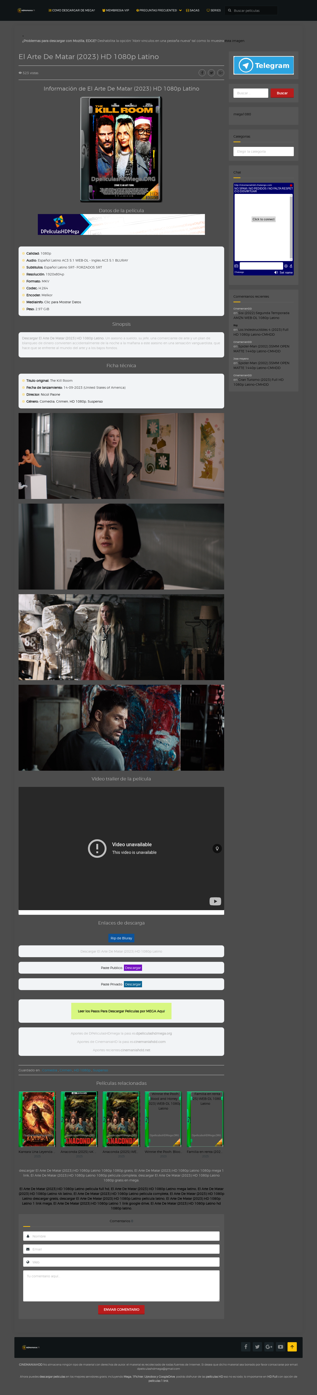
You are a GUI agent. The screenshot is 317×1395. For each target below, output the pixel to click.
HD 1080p (78, 401)
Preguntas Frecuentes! (158, 10)
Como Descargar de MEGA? (73, 10)
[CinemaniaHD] (26, 6)
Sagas (194, 10)
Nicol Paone (50, 394)
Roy (235, 325)
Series (215, 10)
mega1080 (242, 114)
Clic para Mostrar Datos (62, 302)
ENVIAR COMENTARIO (121, 1309)
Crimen (62, 401)
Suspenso (95, 401)
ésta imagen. (235, 41)
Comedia (47, 401)
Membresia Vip (117, 10)
